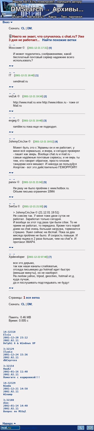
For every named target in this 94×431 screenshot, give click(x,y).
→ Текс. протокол (69, 16)
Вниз (5, 22)
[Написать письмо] (90, 428)
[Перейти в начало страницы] (10, 66)
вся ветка (33, 297)
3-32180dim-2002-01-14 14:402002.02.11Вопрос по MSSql (15, 406)
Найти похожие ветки (59, 40)
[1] (36, 75)
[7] (50, 257)
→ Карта (50, 16)
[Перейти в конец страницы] (12, 66)
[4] (56, 141)
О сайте (17, 16)
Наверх (7, 423)
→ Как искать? (33, 16)
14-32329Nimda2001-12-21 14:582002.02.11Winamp (15, 389)
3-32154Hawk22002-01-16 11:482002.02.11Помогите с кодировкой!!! (21, 372)
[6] (45, 206)
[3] (45, 120)
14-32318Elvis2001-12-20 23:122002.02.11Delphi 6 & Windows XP (19, 338)
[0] (50, 48)
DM (29, 28)
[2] (45, 96)
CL (23, 28)
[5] (45, 182)
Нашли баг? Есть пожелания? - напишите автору (47, 1)
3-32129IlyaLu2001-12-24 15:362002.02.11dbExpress (15, 355)
